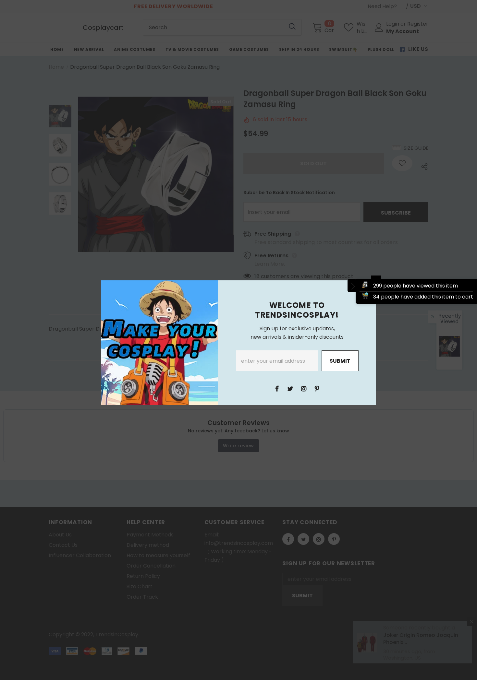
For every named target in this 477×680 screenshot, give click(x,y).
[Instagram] (304, 388)
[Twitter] (290, 388)
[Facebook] (277, 388)
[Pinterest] (317, 388)
